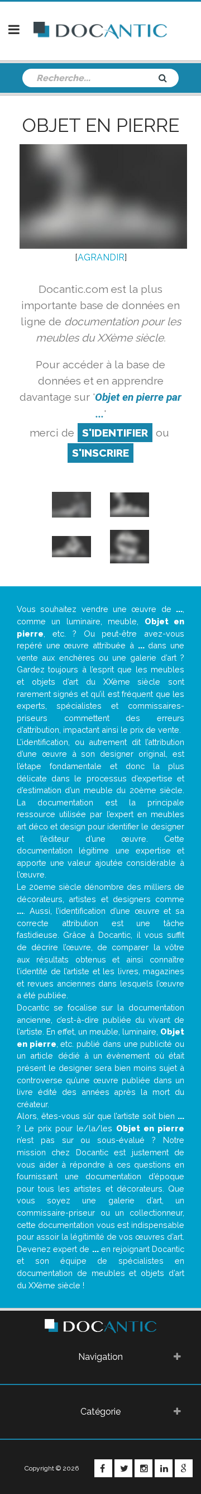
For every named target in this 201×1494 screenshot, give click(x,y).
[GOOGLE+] (184, 1468)
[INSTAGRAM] (143, 1468)
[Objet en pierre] (71, 504)
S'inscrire (100, 453)
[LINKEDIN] (164, 1468)
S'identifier (115, 432)
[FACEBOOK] (103, 1468)
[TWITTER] (123, 1468)
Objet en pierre (100, 125)
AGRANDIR (101, 257)
